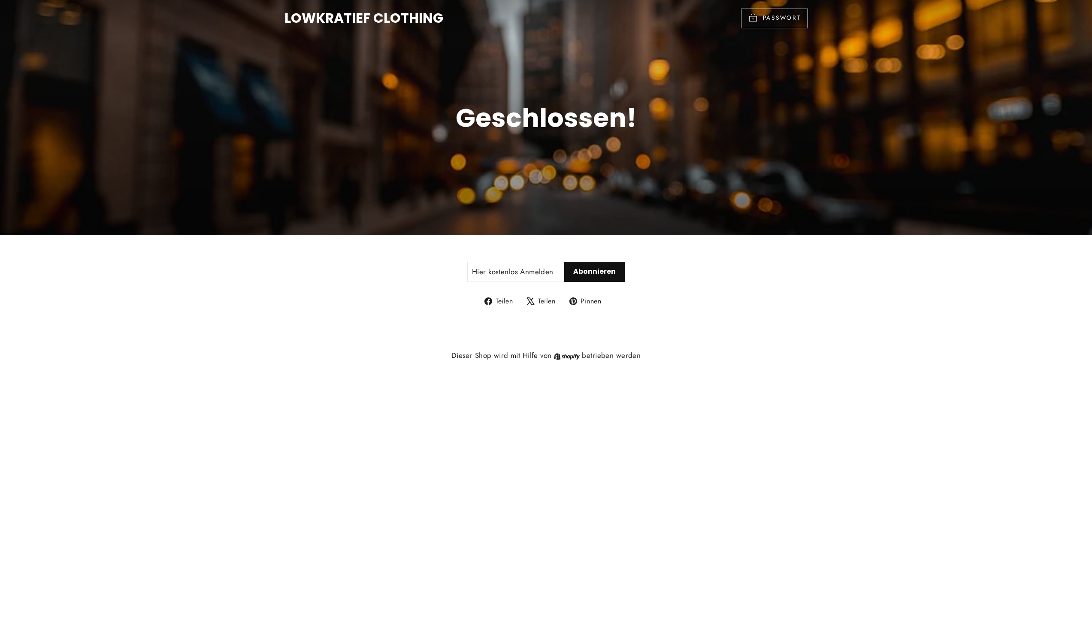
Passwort (782, 17)
